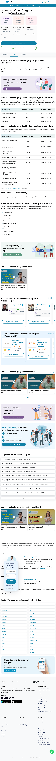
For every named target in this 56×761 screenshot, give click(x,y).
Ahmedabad (5, 604)
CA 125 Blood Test (43, 700)
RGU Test (40, 709)
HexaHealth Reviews (43, 738)
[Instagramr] (10, 697)
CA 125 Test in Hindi (43, 702)
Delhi (3, 613)
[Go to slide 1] (27, 397)
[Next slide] (52, 298)
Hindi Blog (40, 736)
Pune (3, 646)
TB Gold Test (41, 698)
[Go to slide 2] (28, 397)
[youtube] (13, 697)
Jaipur (3, 628)
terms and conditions (10, 587)
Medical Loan (41, 731)
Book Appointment (13, 321)
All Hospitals (41, 721)
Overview (4, 54)
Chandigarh (5, 610)
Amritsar (32, 604)
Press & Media (4, 729)
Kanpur (32, 631)
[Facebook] (2, 697)
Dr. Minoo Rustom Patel (40, 306)
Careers (3, 734)
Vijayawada (33, 652)
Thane (3, 652)
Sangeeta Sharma (30, 579)
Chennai (32, 610)
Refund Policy (22, 721)
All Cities (40, 740)
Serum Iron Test (42, 708)
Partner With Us (5, 725)
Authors (3, 733)
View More (42, 568)
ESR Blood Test (42, 692)
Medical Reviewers (5, 731)
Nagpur (4, 640)
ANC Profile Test (42, 706)
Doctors (14, 54)
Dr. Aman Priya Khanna (31, 557)
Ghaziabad (4, 616)
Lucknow (32, 634)
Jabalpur (32, 625)
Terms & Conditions (24, 723)
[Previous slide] (49, 298)
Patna (31, 643)
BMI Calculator (42, 733)
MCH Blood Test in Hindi (44, 690)
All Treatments (42, 725)
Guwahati (32, 619)
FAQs (2, 727)
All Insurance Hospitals (44, 742)
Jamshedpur (33, 628)
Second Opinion (42, 729)
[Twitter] (5, 697)
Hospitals (23, 54)
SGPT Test (41, 704)
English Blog (41, 734)
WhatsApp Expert (19, 48)
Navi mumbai (33, 640)
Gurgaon (4, 619)
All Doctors (41, 719)
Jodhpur (4, 631)
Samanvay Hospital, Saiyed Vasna (17, 342)
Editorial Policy (23, 725)
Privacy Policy (22, 719)
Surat (31, 649)
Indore (3, 625)
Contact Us (4, 721)
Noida (3, 643)
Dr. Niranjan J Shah (15, 305)
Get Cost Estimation (19, 43)
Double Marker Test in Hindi (45, 711)
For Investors (4, 723)
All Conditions (42, 723)
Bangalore (4, 607)
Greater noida (33, 616)
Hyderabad (33, 622)
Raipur (31, 646)
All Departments (42, 727)
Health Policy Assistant (44, 744)
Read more (38, 198)
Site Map (3, 736)
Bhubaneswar (33, 607)
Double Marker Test (43, 694)
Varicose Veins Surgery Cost (12, 188)
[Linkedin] (7, 697)
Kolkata (4, 634)
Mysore (32, 637)
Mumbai (4, 637)
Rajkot (3, 649)
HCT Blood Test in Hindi (44, 696)
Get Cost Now (10, 581)
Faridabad (32, 613)
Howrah (4, 622)
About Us (3, 719)
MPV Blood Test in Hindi (44, 688)
